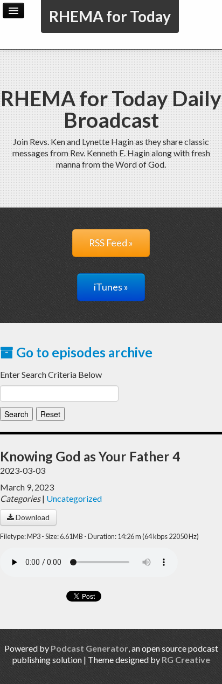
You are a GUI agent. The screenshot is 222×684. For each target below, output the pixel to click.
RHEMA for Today (110, 16)
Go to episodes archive (82, 352)
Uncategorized (74, 498)
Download (32, 517)
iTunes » (111, 287)
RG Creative (186, 659)
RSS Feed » (111, 242)
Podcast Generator (89, 648)
